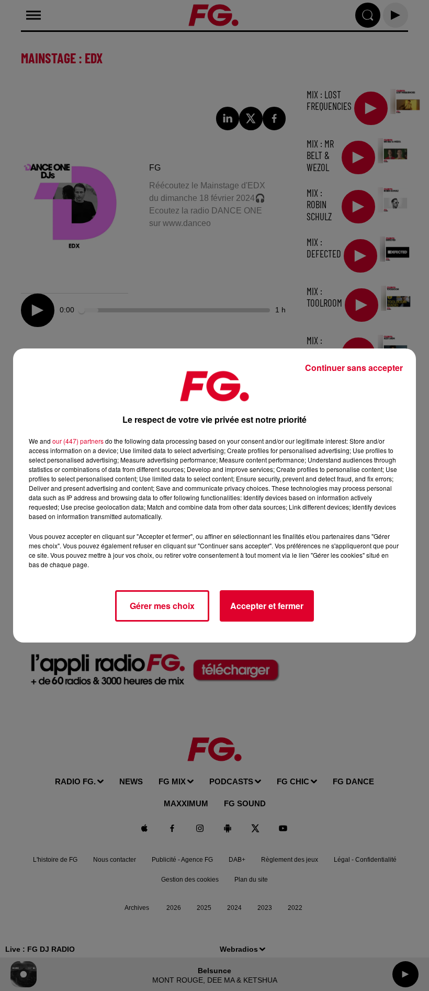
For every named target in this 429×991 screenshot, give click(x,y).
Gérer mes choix (162, 606)
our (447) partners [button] (78, 440)
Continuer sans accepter (354, 368)
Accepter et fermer (266, 606)
